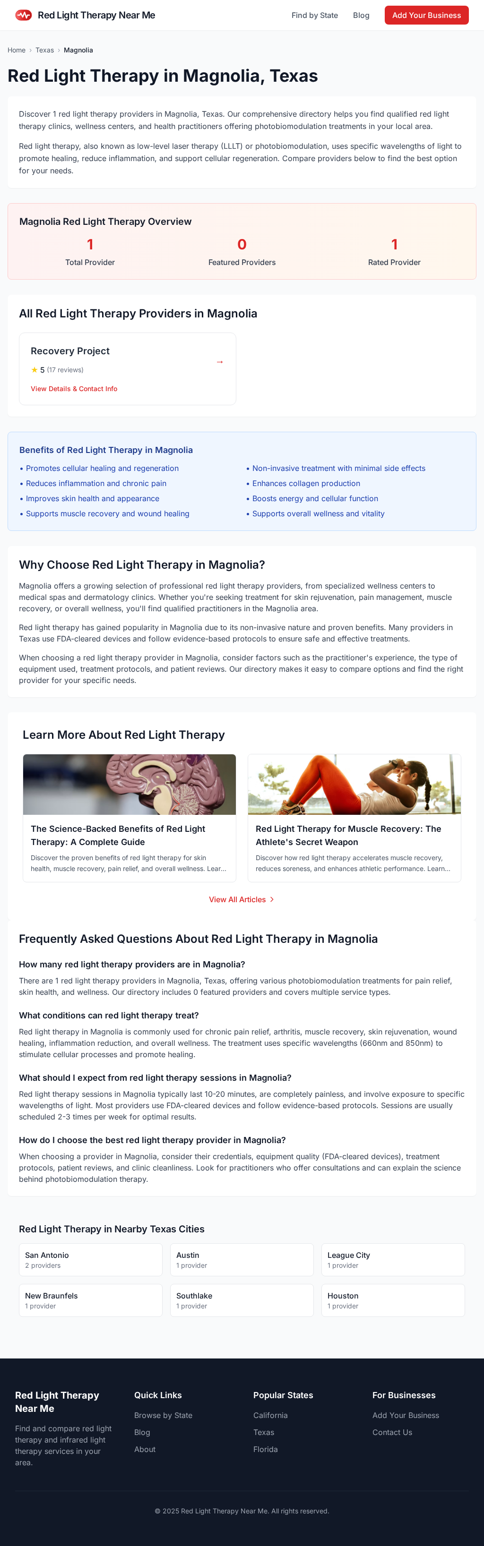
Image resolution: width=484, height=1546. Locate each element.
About (145, 1449)
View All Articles (237, 899)
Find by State (315, 15)
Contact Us (392, 1432)
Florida (265, 1449)
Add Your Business (426, 15)
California (270, 1415)
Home (17, 50)
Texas (44, 50)
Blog (361, 15)
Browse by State (163, 1415)
